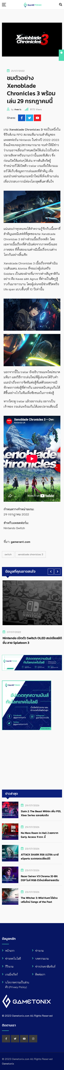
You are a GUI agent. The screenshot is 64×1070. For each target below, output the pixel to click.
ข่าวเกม (39, 950)
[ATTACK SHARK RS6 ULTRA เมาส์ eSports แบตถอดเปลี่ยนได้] (10, 853)
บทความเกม (42, 958)
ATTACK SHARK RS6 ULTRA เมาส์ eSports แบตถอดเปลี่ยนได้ (40, 856)
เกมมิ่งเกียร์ (11, 974)
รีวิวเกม (9, 966)
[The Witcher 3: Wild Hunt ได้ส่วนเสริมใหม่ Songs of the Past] (10, 896)
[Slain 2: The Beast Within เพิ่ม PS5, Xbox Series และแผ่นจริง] (10, 810)
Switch (8, 554)
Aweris (17, 109)
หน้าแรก (9, 950)
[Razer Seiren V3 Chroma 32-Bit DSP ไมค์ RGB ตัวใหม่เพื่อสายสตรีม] (10, 875)
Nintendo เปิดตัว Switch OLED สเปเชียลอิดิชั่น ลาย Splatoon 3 (31, 640)
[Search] (60, 4)
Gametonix (8, 1063)
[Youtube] (37, 118)
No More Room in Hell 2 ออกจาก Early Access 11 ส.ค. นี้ (39, 835)
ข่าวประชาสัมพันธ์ (45, 966)
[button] (51, 572)
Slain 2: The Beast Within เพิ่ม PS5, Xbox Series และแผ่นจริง (41, 813)
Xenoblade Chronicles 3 (30, 554)
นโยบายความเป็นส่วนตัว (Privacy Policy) (17, 985)
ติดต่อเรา (40, 974)
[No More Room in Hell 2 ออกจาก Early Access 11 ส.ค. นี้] (10, 831)
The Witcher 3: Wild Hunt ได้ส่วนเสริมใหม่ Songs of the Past (39, 900)
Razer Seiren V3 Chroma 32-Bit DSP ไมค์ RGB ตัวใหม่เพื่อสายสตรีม (40, 878)
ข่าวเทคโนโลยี (13, 958)
